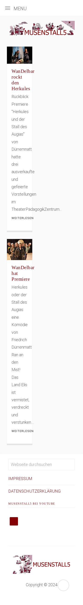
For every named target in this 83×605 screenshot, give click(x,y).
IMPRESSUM (20, 478)
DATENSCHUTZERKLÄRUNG (34, 491)
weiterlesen (20, 218)
